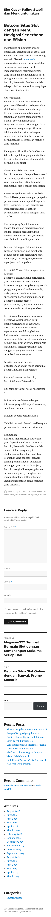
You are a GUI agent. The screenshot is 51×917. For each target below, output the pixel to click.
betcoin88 (41, 492)
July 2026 (12, 815)
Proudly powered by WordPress (17, 912)
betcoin (32, 492)
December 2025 (15, 841)
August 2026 (13, 811)
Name (8, 568)
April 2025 (12, 872)
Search (7, 700)
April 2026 (12, 826)
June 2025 (12, 864)
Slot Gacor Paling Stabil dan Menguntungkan (23, 11)
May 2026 (12, 822)
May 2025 (12, 868)
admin (11, 492)
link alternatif (21, 495)
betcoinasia (29, 59)
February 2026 (14, 834)
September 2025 (15, 853)
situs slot (42, 495)
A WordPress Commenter (18, 785)
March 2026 (13, 830)
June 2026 (12, 818)
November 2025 (15, 845)
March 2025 (13, 876)
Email (8, 582)
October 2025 (14, 849)
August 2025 (13, 857)
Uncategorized (14, 897)
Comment (10, 527)
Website (8, 595)
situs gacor (32, 495)
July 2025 (12, 861)
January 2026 (14, 838)
